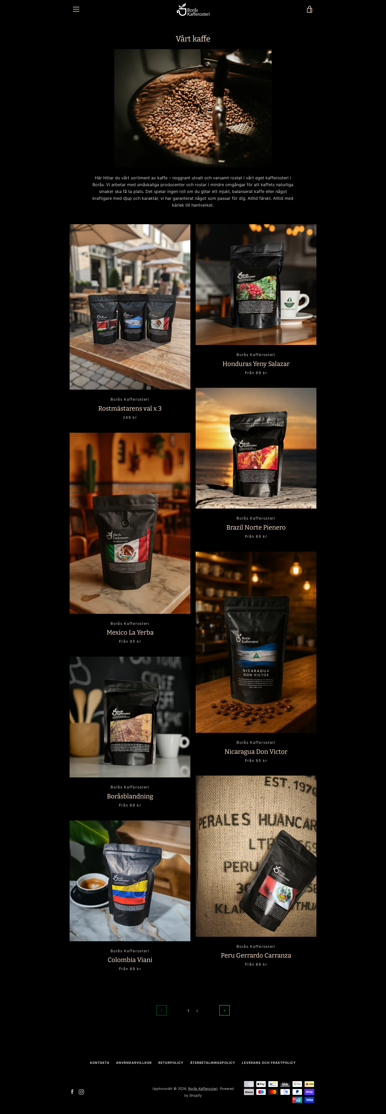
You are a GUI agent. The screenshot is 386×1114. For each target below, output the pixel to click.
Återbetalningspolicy (212, 1063)
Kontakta (99, 1063)
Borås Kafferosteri (202, 1089)
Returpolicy (171, 1063)
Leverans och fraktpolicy (269, 1063)
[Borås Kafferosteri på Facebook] (72, 1091)
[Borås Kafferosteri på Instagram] (81, 1091)
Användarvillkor (134, 1063)
